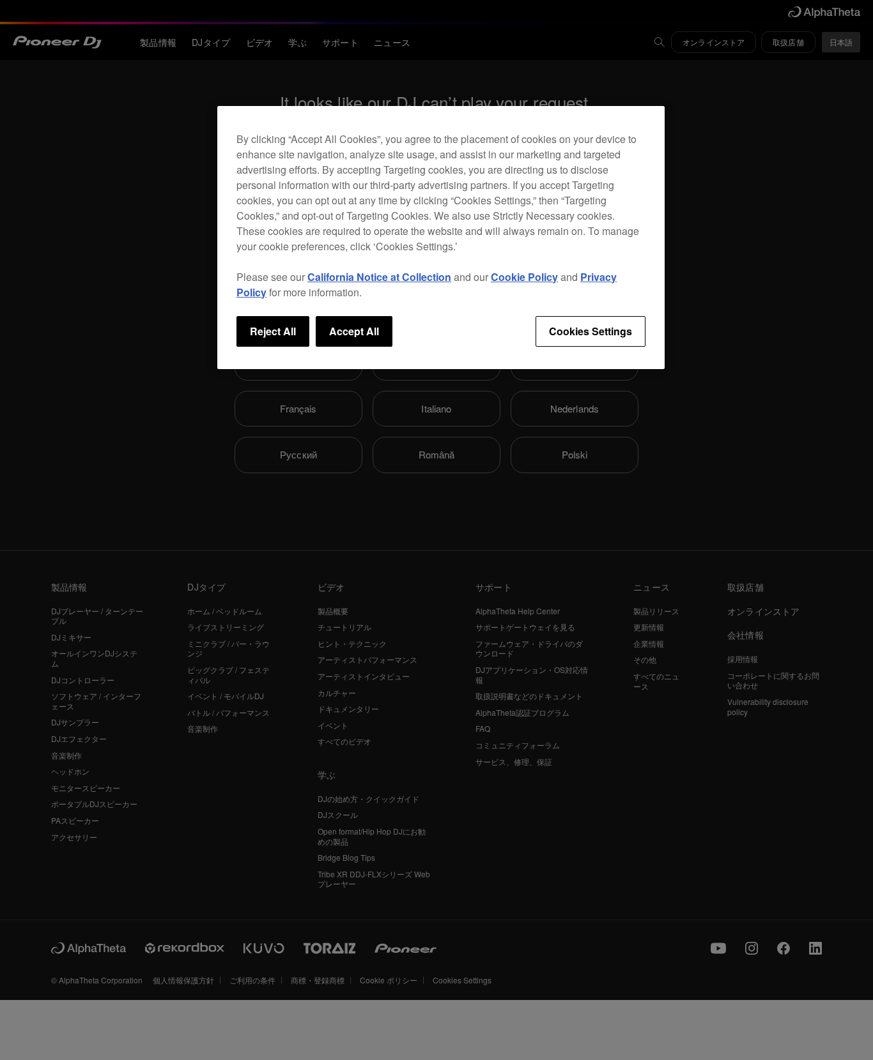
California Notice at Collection (379, 276)
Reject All (273, 331)
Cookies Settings (590, 331)
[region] (441, 237)
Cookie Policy (524, 276)
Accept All (354, 331)
